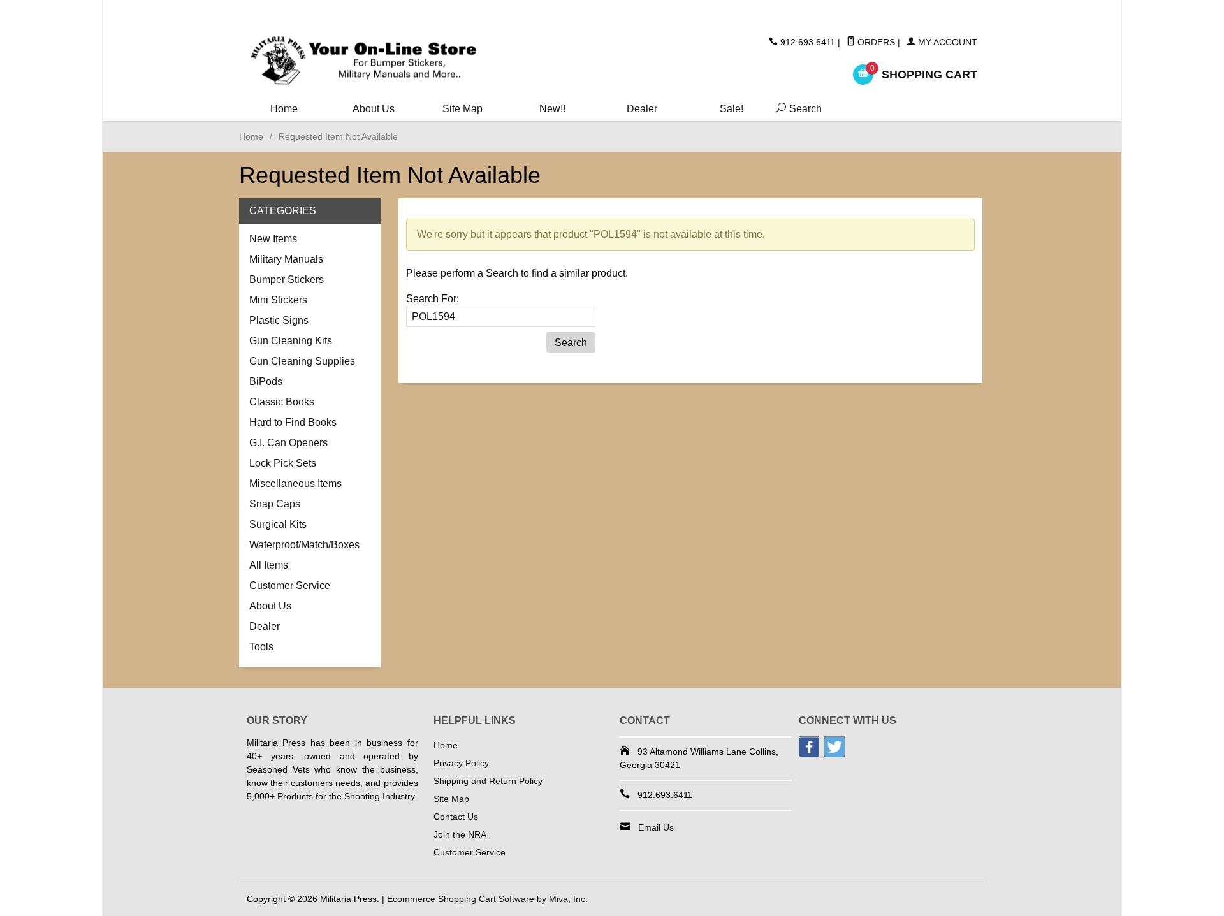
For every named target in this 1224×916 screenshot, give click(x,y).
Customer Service (289, 585)
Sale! (731, 108)
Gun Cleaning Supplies (302, 361)
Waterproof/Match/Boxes (304, 544)
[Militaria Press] (363, 61)
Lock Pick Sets (282, 463)
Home (284, 108)
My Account (946, 42)
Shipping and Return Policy (488, 781)
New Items (273, 238)
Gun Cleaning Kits (290, 340)
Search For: (432, 298)
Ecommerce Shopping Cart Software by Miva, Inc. (487, 899)
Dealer (642, 108)
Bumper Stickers (286, 279)
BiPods (265, 381)
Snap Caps (274, 503)
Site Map (462, 108)
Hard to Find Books (293, 422)
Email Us (656, 827)
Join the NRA (459, 834)
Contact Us (455, 816)
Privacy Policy (461, 763)
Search (796, 108)
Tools (261, 646)
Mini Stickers (278, 299)
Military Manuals (286, 259)
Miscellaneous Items (295, 483)
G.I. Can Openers (288, 442)
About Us (374, 108)
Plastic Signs (279, 320)
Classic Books (281, 401)
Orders (875, 42)
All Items (268, 565)
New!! (552, 108)
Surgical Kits (278, 524)
